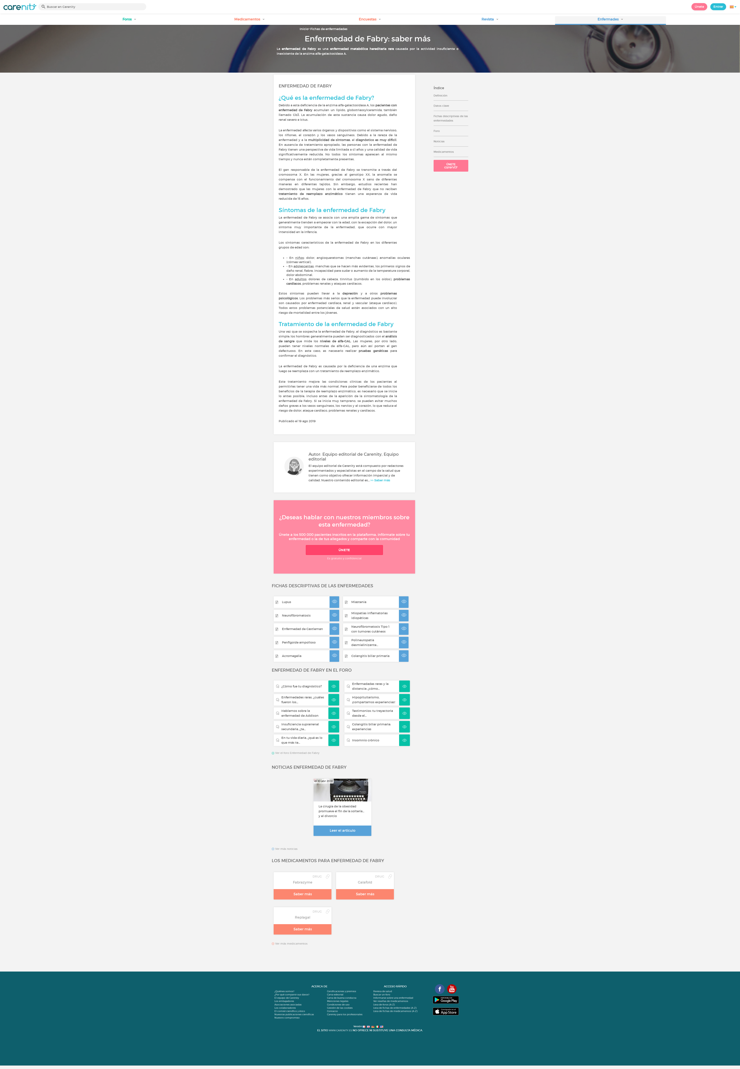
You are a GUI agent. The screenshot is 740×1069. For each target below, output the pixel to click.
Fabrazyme (302, 882)
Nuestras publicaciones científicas (294, 1014)
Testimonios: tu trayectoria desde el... (372, 713)
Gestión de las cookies (340, 1007)
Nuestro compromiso (287, 1017)
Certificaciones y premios (341, 991)
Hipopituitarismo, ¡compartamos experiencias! (373, 699)
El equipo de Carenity (286, 997)
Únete (699, 6)
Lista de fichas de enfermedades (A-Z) (394, 1007)
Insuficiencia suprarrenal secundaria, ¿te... (300, 726)
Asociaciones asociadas (288, 1004)
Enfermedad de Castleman (302, 629)
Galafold (365, 882)
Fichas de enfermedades (328, 29)
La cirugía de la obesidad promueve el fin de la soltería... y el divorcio (341, 811)
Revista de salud (382, 991)
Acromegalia (291, 656)
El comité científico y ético (289, 1011)
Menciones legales (337, 1001)
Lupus (286, 602)
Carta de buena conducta (341, 997)
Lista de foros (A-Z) (384, 1004)
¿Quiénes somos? (284, 991)
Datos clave (441, 105)
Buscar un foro (381, 994)
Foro (437, 131)
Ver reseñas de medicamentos (390, 1001)
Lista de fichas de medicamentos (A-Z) (395, 1011)
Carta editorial (335, 994)
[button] (129, 20)
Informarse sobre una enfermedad (393, 997)
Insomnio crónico (365, 740)
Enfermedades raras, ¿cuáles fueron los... (302, 699)
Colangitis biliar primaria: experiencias (371, 726)
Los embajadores (284, 1001)
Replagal (302, 917)
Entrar (718, 6)
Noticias (439, 141)
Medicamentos (444, 152)
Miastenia (358, 602)
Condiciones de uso (338, 1004)
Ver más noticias (286, 848)
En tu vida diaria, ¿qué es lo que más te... (301, 740)
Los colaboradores (285, 1007)
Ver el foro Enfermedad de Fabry (296, 753)
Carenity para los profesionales (344, 1014)
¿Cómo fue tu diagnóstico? (301, 686)
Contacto (332, 1011)
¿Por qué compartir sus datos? (291, 994)
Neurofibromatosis (296, 615)
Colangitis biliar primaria (370, 656)
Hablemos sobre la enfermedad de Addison (300, 713)
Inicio (304, 29)
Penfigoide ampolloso (299, 642)
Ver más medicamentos (291, 943)
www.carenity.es (340, 1030)
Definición (440, 95)
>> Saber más (380, 480)
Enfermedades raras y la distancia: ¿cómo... (370, 686)
